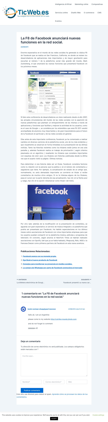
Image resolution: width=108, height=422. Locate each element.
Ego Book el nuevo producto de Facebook (40, 260)
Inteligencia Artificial (63, 4)
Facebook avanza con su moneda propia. (39, 256)
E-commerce (89, 13)
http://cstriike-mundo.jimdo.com (63, 319)
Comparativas (97, 4)
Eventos (58, 21)
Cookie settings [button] (98, 415)
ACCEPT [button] (54, 418)
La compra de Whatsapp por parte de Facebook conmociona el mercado (52, 268)
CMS (99, 13)
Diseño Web (76, 13)
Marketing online (81, 4)
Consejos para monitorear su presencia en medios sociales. (47, 264)
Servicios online (61, 13)
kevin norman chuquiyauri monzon (42, 309)
